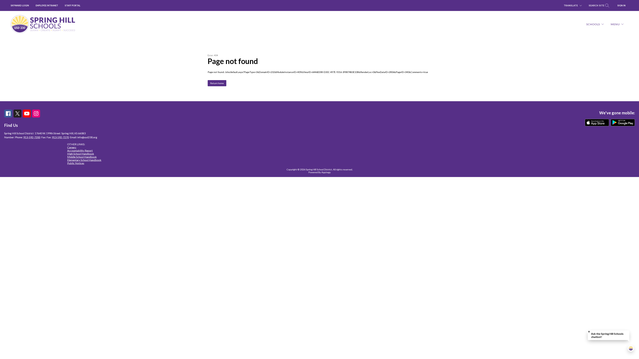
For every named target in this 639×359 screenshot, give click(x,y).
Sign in (621, 5)
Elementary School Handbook (84, 160)
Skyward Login (20, 5)
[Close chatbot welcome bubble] (589, 332)
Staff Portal (72, 5)
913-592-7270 (60, 137)
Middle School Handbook (82, 156)
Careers (71, 147)
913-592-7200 (31, 137)
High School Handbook (80, 153)
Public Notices (75, 163)
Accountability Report (80, 150)
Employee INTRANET (47, 5)
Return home (217, 83)
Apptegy (326, 172)
